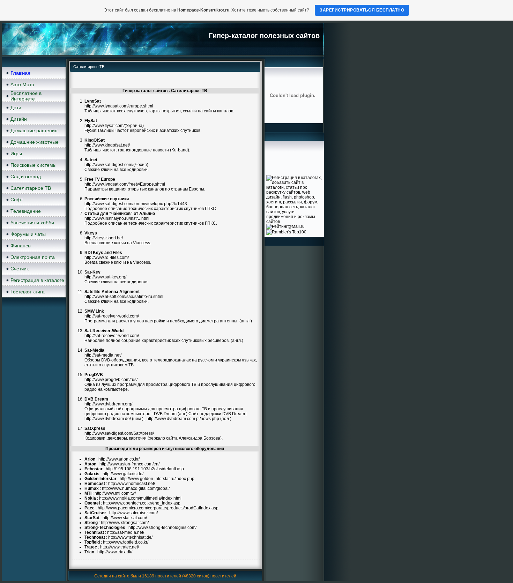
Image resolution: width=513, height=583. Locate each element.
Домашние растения (34, 130)
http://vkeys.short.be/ (103, 238)
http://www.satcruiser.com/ (133, 512)
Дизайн (18, 119)
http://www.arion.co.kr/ (119, 459)
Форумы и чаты (28, 234)
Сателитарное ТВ (30, 188)
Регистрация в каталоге (37, 280)
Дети (15, 107)
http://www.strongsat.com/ (125, 522)
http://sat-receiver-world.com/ (111, 316)
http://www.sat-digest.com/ (108, 164)
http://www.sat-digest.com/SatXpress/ (119, 433)
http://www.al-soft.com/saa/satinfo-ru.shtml (123, 296)
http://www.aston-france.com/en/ (129, 464)
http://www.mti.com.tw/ (115, 493)
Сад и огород (25, 176)
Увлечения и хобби (32, 222)
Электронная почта (32, 257)
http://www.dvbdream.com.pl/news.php (183, 418)
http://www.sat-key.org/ (105, 277)
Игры (16, 153)
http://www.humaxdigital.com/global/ (136, 488)
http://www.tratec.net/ (119, 547)
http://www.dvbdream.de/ (107, 418)
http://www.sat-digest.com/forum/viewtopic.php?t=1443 (135, 203)
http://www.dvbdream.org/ (108, 404)
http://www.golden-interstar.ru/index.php (157, 478)
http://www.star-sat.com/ (125, 517)
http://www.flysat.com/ (104, 125)
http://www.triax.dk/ (114, 552)
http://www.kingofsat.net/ (107, 145)
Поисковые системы (33, 165)
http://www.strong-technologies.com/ (162, 527)
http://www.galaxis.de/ (123, 473)
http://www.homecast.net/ (131, 483)
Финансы (20, 245)
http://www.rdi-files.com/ (106, 257)
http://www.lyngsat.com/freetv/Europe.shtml (124, 184)
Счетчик (19, 268)
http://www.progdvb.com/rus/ (110, 379)
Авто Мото (22, 84)
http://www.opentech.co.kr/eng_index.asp (141, 503)
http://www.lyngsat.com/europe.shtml (118, 106)
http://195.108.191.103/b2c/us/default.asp (145, 468)
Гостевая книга (27, 291)
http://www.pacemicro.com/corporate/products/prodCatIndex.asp (158, 508)
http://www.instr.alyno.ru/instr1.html (116, 218)
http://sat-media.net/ (102, 355)
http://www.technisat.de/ (130, 537)
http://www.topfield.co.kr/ (125, 542)
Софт (16, 199)
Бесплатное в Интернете (26, 96)
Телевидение (25, 211)
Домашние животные (34, 142)
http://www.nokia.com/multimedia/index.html (140, 498)
